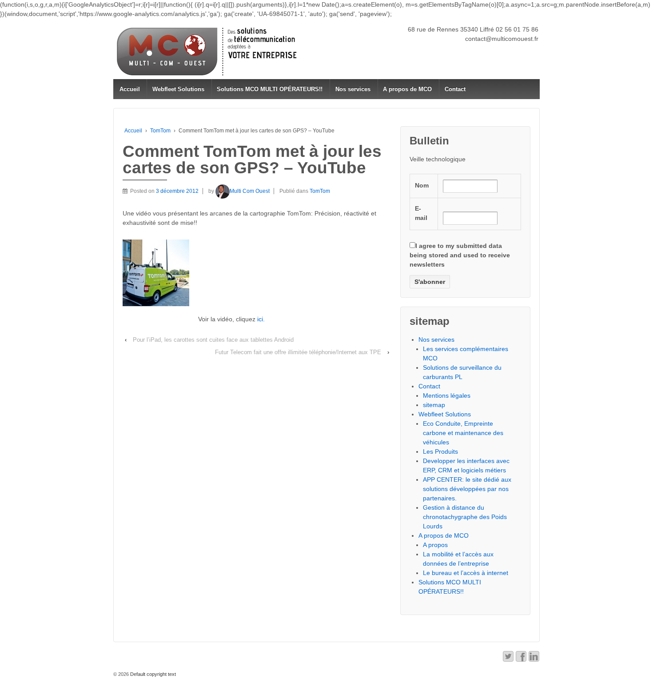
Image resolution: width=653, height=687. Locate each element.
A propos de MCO (407, 89)
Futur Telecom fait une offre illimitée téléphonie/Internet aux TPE (298, 352)
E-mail (421, 213)
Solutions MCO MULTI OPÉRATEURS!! (270, 89)
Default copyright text (152, 674)
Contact (455, 89)
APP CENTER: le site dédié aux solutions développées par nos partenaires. (467, 489)
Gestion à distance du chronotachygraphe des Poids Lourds (465, 517)
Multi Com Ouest (250, 191)
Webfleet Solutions (178, 89)
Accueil (129, 89)
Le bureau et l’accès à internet (465, 572)
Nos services (352, 89)
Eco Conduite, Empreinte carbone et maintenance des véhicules (463, 433)
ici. (261, 319)
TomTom (160, 131)
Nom (422, 185)
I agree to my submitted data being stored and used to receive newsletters (460, 255)
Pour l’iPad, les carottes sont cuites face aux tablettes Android (213, 339)
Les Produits (440, 451)
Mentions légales (446, 395)
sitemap (434, 404)
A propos (435, 544)
